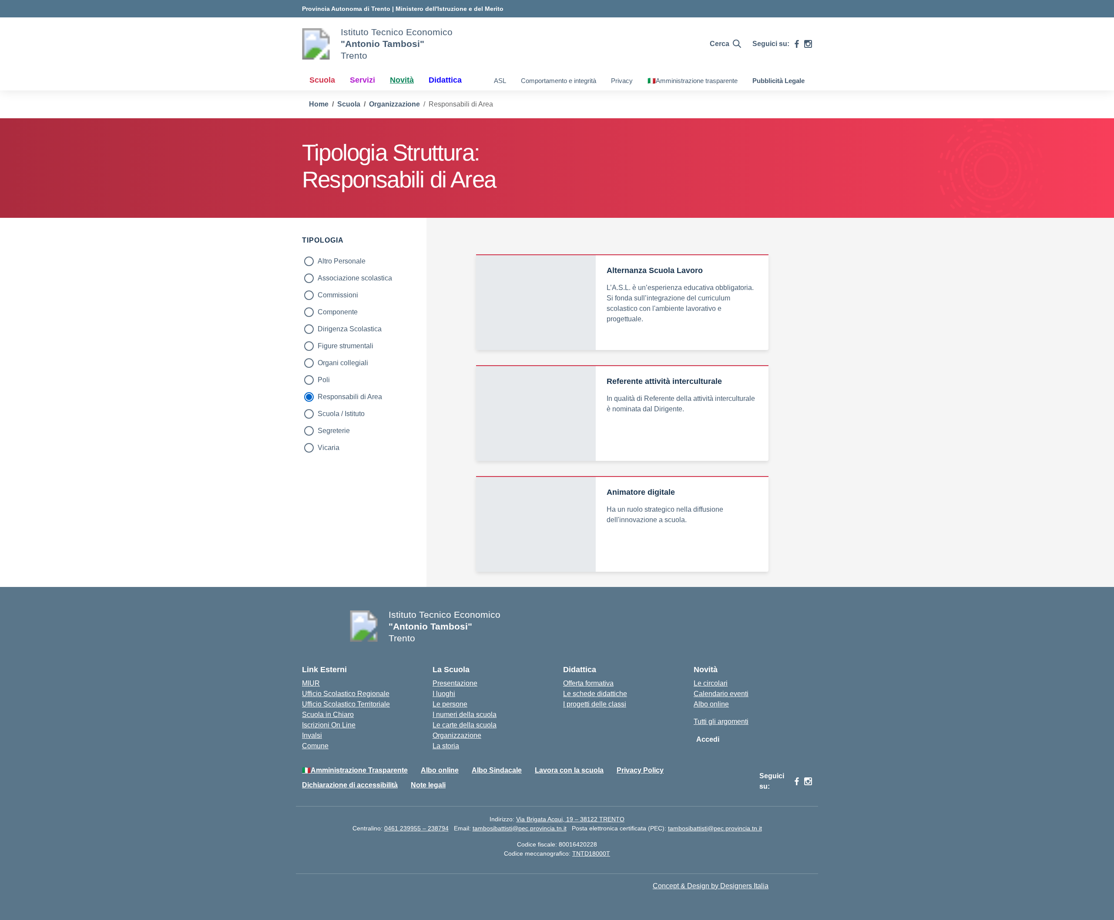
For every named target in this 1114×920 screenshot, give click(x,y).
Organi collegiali (343, 363)
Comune (315, 746)
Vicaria (328, 447)
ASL (500, 80)
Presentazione (455, 683)
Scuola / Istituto (341, 413)
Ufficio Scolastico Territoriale (346, 704)
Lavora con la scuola (569, 770)
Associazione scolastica (355, 278)
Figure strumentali (345, 346)
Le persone (450, 704)
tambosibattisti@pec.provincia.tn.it (520, 828)
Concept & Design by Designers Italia (710, 886)
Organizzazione (457, 735)
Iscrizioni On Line (329, 725)
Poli (324, 379)
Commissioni (338, 295)
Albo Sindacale (497, 770)
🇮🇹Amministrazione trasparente (693, 80)
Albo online (711, 704)
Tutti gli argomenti (721, 721)
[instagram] (808, 44)
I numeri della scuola (465, 714)
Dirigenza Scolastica (350, 329)
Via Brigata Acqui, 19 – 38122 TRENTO (570, 819)
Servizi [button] (362, 80)
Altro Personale (342, 261)
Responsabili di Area (350, 396)
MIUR (311, 683)
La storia (446, 746)
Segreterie (334, 430)
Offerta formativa (588, 683)
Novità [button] (402, 80)
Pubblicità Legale (778, 80)
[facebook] (797, 44)
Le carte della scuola (465, 725)
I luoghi (444, 693)
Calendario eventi (721, 693)
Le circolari (711, 683)
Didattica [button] (445, 80)
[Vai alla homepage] (316, 44)
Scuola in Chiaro (328, 714)
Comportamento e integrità (558, 80)
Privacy (622, 80)
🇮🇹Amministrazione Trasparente (355, 770)
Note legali (428, 785)
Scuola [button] (322, 80)
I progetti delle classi (594, 704)
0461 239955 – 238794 (416, 828)
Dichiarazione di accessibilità (350, 785)
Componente (338, 312)
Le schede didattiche (595, 693)
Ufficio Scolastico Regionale (345, 693)
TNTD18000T (591, 853)
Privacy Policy (640, 770)
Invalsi (312, 735)
